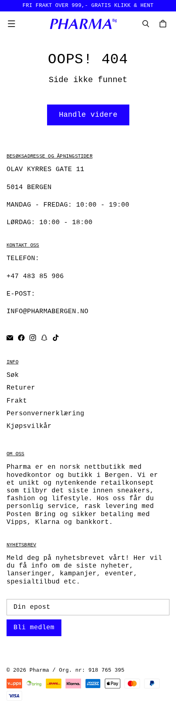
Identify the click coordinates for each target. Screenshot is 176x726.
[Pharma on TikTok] (55, 337)
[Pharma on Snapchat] (44, 337)
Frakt (17, 401)
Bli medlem (34, 627)
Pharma (39, 670)
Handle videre (88, 115)
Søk (13, 375)
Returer (21, 388)
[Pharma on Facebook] (21, 337)
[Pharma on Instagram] (32, 337)
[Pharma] (86, 23)
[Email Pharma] (10, 337)
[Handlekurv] (164, 24)
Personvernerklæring (45, 413)
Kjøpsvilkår (29, 426)
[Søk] (146, 24)
